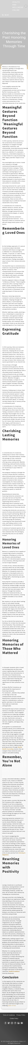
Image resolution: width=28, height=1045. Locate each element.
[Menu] (26, 6)
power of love (12, 1005)
